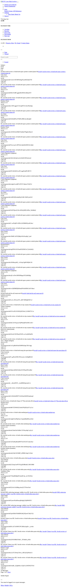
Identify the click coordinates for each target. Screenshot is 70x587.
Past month (7, 34)
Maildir (7, 585)
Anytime (6, 29)
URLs (11, 585)
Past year (7, 36)
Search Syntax (8, 11)
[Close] (1, 579)
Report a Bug (10, 43)
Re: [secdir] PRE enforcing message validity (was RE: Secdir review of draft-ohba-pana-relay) (33, 506)
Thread (6, 54)
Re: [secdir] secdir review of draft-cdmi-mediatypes (45, 424)
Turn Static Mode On (14, 14)
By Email (17, 43)
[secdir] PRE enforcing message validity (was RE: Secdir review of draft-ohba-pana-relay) (33, 493)
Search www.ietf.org (10, 4)
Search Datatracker (9, 6)
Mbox (2, 585)
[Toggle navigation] (1, 49)
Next (9, 572)
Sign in (6, 16)
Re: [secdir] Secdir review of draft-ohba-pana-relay (44, 469)
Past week (7, 32)
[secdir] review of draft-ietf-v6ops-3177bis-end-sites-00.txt (51, 401)
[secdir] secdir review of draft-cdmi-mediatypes (41, 412)
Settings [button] (6, 12)
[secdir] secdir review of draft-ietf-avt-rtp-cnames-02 (46, 305)
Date (5, 52)
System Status (25, 43)
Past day (6, 31)
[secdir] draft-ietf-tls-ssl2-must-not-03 (32, 293)
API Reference (17, 11)
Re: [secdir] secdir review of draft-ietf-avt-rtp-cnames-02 (49, 316)
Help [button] (5, 9)
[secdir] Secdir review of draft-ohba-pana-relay (41, 458)
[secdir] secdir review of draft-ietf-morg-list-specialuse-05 (50, 350)
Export (6, 62)
